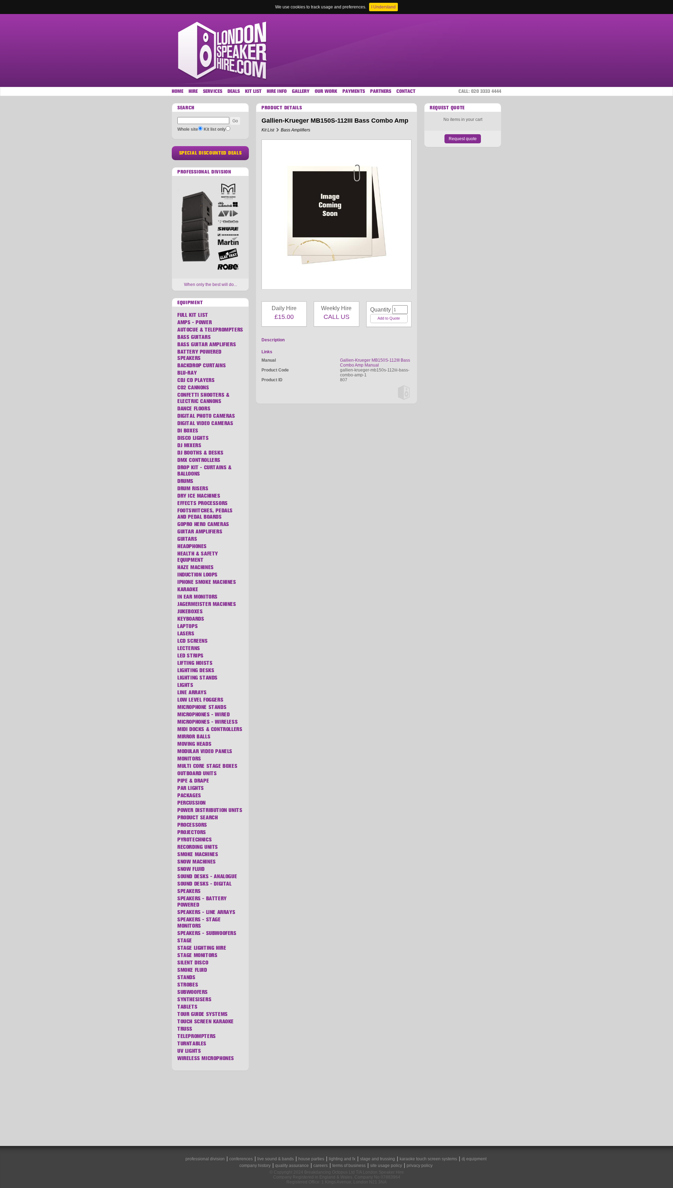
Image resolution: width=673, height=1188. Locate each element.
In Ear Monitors (197, 597)
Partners (380, 91)
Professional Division (205, 1158)
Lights (185, 685)
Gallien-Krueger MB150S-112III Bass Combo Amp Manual (375, 363)
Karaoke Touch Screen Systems (428, 1158)
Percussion (191, 803)
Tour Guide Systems (202, 1014)
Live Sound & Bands (275, 1158)
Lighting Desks (195, 670)
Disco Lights (193, 438)
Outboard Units (197, 773)
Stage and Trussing (377, 1158)
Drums (185, 481)
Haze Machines (195, 567)
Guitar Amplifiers (199, 531)
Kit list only (215, 129)
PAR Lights (190, 788)
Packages (189, 795)
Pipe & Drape (193, 781)
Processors (192, 825)
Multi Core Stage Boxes (207, 766)
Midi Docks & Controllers (209, 729)
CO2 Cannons (193, 387)
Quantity (378, 310)
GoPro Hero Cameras (203, 524)
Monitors (189, 759)
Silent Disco (192, 963)
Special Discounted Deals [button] (210, 153)
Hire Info (276, 91)
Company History (255, 1165)
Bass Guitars (194, 337)
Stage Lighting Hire (201, 948)
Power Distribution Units (209, 810)
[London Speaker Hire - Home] (223, 50)
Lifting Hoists (194, 663)
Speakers (189, 891)
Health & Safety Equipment (197, 557)
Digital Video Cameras (205, 423)
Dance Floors (193, 408)
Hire (193, 91)
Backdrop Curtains (201, 365)
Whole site (187, 129)
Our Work (326, 91)
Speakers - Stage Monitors (199, 922)
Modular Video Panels (204, 751)
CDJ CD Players (196, 380)
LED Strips (190, 656)
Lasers (186, 633)
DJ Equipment (474, 1158)
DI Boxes (187, 431)
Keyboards (190, 619)
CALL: (479, 91)
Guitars (187, 539)
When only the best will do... (210, 284)
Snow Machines (196, 862)
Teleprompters (196, 1036)
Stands (186, 977)
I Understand (383, 7)
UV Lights (189, 1051)
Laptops (187, 626)
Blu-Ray (187, 373)
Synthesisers (194, 999)
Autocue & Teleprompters (210, 330)
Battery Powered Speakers (199, 355)
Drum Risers (193, 488)
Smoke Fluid (192, 970)
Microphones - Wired (203, 714)
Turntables (191, 1043)
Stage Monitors (197, 955)
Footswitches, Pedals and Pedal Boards (205, 513)
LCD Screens (192, 641)
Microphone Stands (201, 707)
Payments (353, 91)
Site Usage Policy (386, 1165)
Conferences (241, 1158)
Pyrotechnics (194, 840)
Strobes (187, 985)
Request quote (463, 138)
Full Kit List (192, 315)
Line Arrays (192, 692)
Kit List (253, 91)
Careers (320, 1165)
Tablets (187, 1007)
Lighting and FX (342, 1158)
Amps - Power (194, 322)
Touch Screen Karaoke (205, 1021)
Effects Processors (202, 503)
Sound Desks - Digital (204, 884)
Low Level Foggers (200, 700)
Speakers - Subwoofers (207, 933)
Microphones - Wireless (207, 722)
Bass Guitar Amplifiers (206, 344)
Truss (184, 1029)
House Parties (311, 1158)
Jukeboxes (190, 611)
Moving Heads (194, 744)
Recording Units (197, 847)
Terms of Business (349, 1165)
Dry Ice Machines (198, 496)
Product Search (197, 817)
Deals (233, 91)
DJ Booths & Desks (200, 453)
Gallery (301, 91)
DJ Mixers (189, 445)
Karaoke (187, 589)
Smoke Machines (197, 854)
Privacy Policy (420, 1165)
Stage (184, 940)
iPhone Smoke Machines (206, 582)
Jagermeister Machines (206, 604)
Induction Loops (197, 575)
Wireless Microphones (205, 1058)
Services (212, 91)
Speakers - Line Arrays (206, 912)
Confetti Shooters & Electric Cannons (203, 398)
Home (177, 91)
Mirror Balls (193, 736)
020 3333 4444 (486, 91)
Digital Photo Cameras (206, 416)
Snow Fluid (191, 869)
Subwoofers (192, 992)
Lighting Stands (197, 678)
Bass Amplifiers (295, 130)
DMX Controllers (198, 460)
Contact (405, 91)
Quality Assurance (292, 1165)
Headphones (192, 546)
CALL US (336, 317)
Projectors (191, 832)
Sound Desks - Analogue (207, 876)
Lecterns (188, 648)
